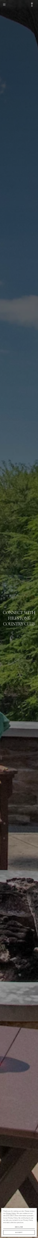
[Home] (32, 4)
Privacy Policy (11, 1213)
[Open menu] (4, 4)
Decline (19, 1227)
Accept (19, 1232)
